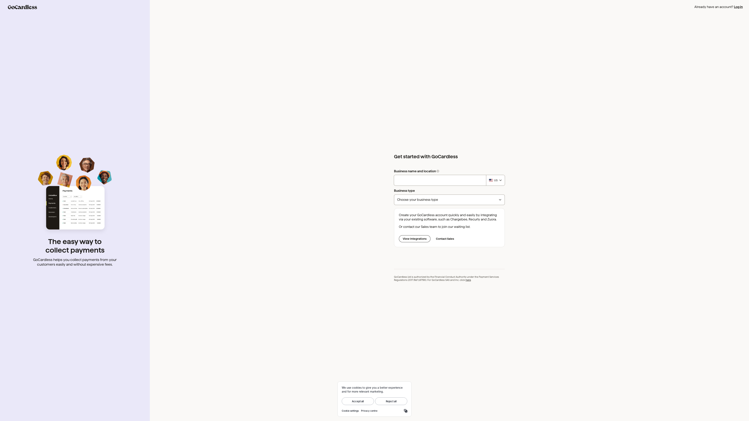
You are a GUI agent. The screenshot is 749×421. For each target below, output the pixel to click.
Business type (404, 190)
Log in (738, 7)
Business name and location (432, 171)
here (468, 280)
